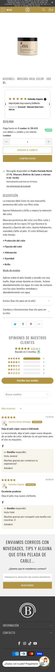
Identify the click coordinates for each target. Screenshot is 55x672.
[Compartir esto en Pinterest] (31, 324)
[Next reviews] (49, 104)
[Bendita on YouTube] (35, 644)
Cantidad (7, 135)
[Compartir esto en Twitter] (15, 324)
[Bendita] (27, 10)
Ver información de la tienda (18, 186)
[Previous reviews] (5, 104)
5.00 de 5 (35, 348)
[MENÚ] (1, 10)
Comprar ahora (27, 158)
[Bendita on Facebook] (19, 644)
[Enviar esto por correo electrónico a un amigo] (39, 324)
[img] (8, 417)
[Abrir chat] (44, 661)
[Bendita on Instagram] (24, 644)
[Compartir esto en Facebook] (23, 324)
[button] (27, 104)
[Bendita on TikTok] (30, 644)
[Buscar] (44, 10)
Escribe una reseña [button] (27, 380)
